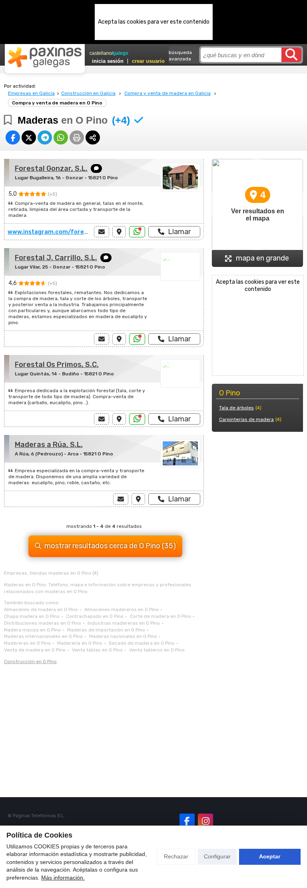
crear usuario (148, 61)
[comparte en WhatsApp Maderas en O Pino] (61, 137)
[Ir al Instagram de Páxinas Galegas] (205, 821)
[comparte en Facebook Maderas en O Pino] (13, 137)
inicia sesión (108, 61)
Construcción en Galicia (88, 93)
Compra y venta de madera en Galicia (167, 93)
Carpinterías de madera (246, 419)
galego (120, 53)
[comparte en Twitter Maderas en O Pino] (29, 137)
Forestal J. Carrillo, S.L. (56, 257)
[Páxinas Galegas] (45, 57)
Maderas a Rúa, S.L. (49, 444)
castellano (101, 53)
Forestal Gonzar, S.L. (51, 168)
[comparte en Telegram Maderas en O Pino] (45, 137)
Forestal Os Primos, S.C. (57, 364)
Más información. (63, 877)
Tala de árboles (236, 408)
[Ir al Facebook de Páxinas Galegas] (187, 821)
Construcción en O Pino (30, 661)
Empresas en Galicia (31, 93)
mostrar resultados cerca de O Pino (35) (110, 545)
